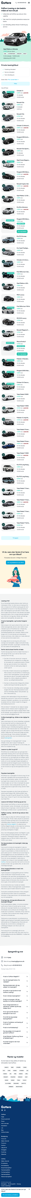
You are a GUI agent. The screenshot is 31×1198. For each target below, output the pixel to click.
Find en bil (3, 1138)
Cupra (24, 1067)
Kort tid (24, 1083)
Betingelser (4, 1184)
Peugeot (6, 1077)
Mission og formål (5, 1119)
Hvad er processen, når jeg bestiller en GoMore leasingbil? (12, 1000)
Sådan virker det (5, 1141)
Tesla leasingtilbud (5, 1170)
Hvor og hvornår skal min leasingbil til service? (10, 1012)
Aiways (6, 1067)
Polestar (13, 1077)
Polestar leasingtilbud (6, 1176)
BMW (12, 1067)
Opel (26, 1073)
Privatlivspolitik (11, 1184)
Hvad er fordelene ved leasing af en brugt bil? (13, 1023)
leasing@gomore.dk (18, 961)
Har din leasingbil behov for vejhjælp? (11, 981)
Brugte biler (19, 1086)
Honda (15, 1070)
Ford (9, 1070)
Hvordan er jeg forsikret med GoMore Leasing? (12, 991)
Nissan (20, 1073)
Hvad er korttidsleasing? (10, 1027)
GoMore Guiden (5, 1132)
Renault (20, 1077)
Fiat (4, 1070)
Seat (26, 1077)
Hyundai (22, 1070)
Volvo (24, 1080)
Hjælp (9, 957)
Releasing (16, 1083)
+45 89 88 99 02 (17, 965)
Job (2, 1128)
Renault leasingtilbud (6, 1167)
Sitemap (19, 1184)
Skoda (6, 1080)
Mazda (5, 1073)
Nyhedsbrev (4, 1125)
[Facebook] (2, 1110)
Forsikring (3, 1152)
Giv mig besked (22, 231)
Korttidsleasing (5, 1165)
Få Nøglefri (3, 1150)
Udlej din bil (4, 1147)
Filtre (15, 83)
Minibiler (11, 1086)
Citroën (18, 1067)
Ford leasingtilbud (5, 1172)
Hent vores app (5, 1123)
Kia (27, 1070)
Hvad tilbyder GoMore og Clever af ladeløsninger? (13, 1037)
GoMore (3, 862)
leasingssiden (8, 738)
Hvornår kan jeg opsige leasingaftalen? (10, 1018)
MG (10, 1073)
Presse (2, 1121)
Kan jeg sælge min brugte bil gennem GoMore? (12, 1032)
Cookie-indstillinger (6, 1185)
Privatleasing (4, 1163)
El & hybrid (8, 1083)
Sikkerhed (3, 1154)
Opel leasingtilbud (5, 1174)
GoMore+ (3, 1145)
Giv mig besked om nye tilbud (15, 562)
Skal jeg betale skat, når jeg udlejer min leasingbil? (11, 986)
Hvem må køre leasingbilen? (11, 996)
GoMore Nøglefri (11, 824)
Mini (15, 1073)
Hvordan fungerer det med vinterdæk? (11, 1042)
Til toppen (15, 538)
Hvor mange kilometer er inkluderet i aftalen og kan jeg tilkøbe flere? (12, 1006)
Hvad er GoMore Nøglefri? (11, 976)
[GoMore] (6, 2)
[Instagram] (5, 1110)
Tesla (18, 1080)
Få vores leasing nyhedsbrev (10, 1195)
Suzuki (12, 1080)
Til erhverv (3, 1143)
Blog (2, 1130)
